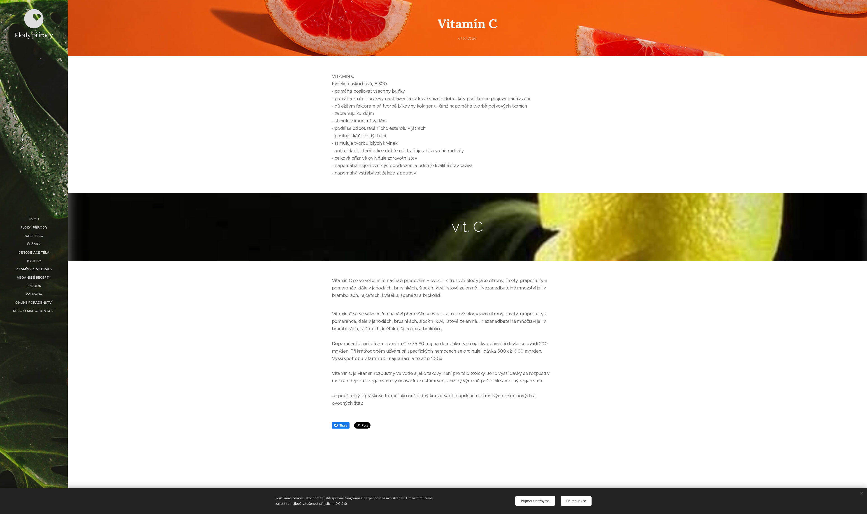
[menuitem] (33, 219)
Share (343, 425)
